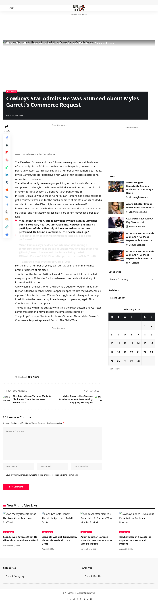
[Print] (6, 234)
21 (138, 352)
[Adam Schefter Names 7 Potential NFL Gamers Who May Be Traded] (98, 522)
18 (118, 352)
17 (111, 352)
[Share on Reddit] (6, 189)
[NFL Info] (79, 8)
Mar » (117, 368)
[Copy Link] (6, 226)
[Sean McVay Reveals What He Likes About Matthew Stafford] (21, 522)
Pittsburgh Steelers (138, 197)
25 (118, 361)
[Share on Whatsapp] (6, 167)
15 (144, 343)
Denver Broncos (137, 244)
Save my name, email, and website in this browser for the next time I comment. (42, 474)
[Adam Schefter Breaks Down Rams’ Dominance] (116, 208)
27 (131, 361)
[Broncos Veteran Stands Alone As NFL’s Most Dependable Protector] (116, 237)
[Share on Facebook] (6, 137)
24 (111, 361)
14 (138, 343)
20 (131, 352)
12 (125, 343)
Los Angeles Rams (138, 211)
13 (131, 343)
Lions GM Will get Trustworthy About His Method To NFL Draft (59, 540)
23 (151, 352)
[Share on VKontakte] (6, 197)
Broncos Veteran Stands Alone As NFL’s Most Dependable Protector (140, 237)
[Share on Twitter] (6, 145)
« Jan (110, 368)
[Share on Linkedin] (6, 174)
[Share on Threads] (6, 212)
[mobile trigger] (5, 8)
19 (125, 352)
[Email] (6, 219)
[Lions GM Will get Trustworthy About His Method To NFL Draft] (59, 522)
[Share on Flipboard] (6, 152)
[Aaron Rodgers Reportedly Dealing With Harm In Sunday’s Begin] (116, 186)
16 (151, 343)
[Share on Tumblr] (6, 182)
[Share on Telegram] (6, 204)
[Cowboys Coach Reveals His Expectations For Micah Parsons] (137, 522)
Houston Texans (137, 226)
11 (118, 343)
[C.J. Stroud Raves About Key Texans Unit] (116, 222)
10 (111, 343)
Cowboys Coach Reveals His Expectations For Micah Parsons (135, 540)
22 (144, 352)
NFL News (11, 92)
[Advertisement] (59, 28)
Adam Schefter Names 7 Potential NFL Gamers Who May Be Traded (96, 540)
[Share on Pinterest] (6, 160)
